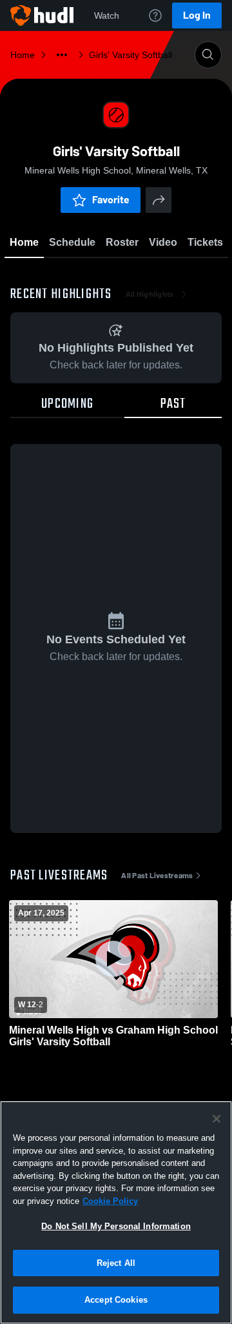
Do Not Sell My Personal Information (116, 1226)
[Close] (216, 1119)
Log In (197, 15)
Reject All (116, 1263)
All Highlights (150, 294)
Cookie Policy (110, 1201)
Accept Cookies (116, 1300)
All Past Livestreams (157, 875)
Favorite (111, 199)
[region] (116, 1212)
